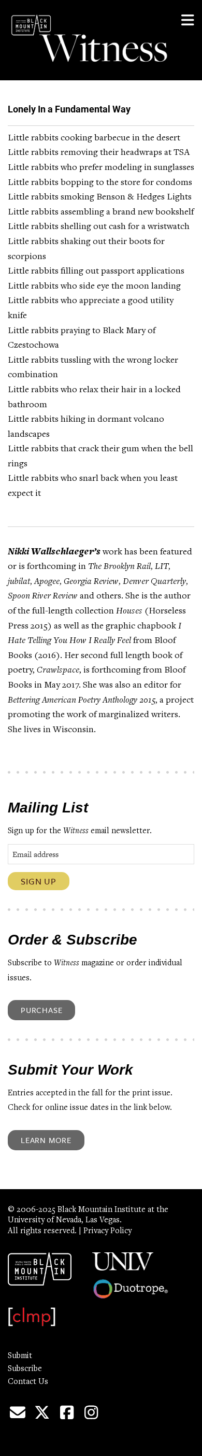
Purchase (41, 1010)
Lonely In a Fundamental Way (69, 109)
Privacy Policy (107, 1231)
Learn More (46, 1140)
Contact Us (28, 1382)
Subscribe (25, 1369)
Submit (20, 1356)
